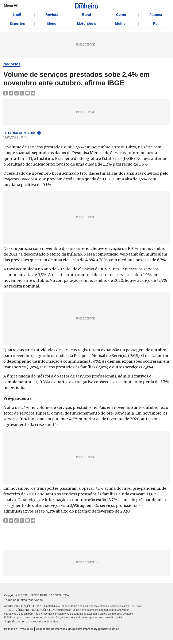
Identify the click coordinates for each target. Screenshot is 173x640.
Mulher (121, 23)
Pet (156, 23)
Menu (52, 23)
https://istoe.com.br (17, 621)
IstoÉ (17, 15)
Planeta (155, 15)
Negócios (11, 64)
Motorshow (86, 23)
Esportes (17, 23)
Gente (121, 15)
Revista (51, 15)
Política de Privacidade (18, 628)
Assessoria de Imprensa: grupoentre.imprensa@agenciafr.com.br (77, 628)
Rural (86, 15)
